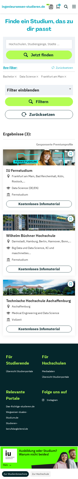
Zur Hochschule (40, 473)
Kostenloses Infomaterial (39, 204)
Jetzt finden (42, 55)
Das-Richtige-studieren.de (20, 406)
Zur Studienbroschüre (15, 473)
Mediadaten (48, 371)
